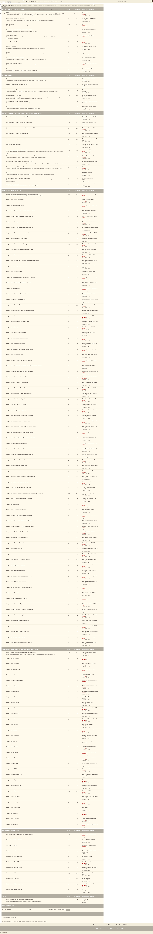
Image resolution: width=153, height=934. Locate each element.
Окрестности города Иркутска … (89, 293)
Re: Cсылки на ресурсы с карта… (89, 46)
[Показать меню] (152, 1)
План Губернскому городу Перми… (90, 465)
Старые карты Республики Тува (14, 548)
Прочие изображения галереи (14, 889)
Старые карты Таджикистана (14, 774)
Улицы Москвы (36, 13)
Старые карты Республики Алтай (15, 205)
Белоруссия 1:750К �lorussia (88, 669)
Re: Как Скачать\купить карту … (89, 18)
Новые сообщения (42, 9)
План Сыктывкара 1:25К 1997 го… (90, 354)
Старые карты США (11, 769)
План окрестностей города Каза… (89, 304)
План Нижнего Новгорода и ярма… (90, 194)
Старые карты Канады (12, 724)
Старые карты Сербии (12, 763)
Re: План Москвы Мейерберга (89, 834)
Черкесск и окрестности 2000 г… (89, 332)
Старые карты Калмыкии (13, 316)
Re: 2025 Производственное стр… (89, 161)
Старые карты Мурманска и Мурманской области (19, 415)
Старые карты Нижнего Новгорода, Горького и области (21, 426)
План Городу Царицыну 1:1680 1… (90, 260)
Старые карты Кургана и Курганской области (18, 376)
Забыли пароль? (52, 909)
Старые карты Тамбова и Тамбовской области (18, 531)
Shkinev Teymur (85, 96)
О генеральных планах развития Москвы (17, 101)
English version (90, 5)
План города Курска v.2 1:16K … (89, 382)
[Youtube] (97, 929)
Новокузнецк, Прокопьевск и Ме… (90, 343)
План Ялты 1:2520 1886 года (88, 509)
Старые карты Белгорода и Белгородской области (19, 227)
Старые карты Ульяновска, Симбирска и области (19, 576)
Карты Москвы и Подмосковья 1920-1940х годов (19, 122)
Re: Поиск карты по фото (87, 68)
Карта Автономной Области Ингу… (90, 288)
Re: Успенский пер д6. (87, 856)
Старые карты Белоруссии (13, 669)
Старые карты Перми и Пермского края (16, 465)
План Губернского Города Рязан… (89, 481)
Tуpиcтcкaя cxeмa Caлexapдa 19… (89, 636)
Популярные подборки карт (13, 41)
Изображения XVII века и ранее (14, 884)
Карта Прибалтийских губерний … (89, 746)
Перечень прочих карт (87, 172)
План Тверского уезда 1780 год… (89, 537)
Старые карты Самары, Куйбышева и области (18, 487)
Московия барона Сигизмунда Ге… (90, 144)
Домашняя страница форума (5, 9)
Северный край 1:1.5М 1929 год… (89, 454)
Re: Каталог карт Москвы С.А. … (89, 183)
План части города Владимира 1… (89, 249)
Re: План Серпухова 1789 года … (89, 155)
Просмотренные (35, 1)
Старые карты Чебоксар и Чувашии (15, 603)
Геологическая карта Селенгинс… (89, 570)
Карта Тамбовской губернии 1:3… (89, 531)
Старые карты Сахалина (12, 504)
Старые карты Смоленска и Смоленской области (19, 520)
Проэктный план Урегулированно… (90, 492)
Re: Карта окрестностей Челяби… (89, 609)
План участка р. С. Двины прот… (89, 210)
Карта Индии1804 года (87, 696)
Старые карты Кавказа (12, 713)
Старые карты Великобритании (14, 680)
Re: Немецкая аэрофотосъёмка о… (90, 227)
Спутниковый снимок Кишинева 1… (90, 757)
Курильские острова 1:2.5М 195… (89, 504)
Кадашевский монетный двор (88, 872)
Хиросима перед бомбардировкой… (90, 824)
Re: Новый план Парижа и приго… (90, 801)
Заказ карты (60, 1)
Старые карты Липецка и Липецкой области (17, 388)
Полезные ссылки (11, 46)
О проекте (88, 9)
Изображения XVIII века (12, 878)
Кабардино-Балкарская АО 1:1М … (90, 299)
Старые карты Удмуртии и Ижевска (15, 565)
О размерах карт (78, 9)
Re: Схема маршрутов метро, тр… (89, 166)
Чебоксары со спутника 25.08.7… (89, 603)
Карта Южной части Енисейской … (90, 371)
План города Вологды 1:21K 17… (89, 265)
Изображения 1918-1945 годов (14, 862)
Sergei (83, 605)
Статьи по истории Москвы (13, 90)
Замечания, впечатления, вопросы (15, 57)
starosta (83, 185)
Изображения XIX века (12, 873)
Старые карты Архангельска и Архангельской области (20, 210)
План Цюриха (85, 807)
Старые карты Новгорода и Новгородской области (19, 432)
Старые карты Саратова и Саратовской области (19, 498)
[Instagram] (114, 929)
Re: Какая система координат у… (89, 78)
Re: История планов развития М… (89, 101)
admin (83, 19)
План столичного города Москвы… (90, 133)
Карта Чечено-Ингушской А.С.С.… (90, 614)
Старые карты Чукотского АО (14, 626)
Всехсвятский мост (86, 878)
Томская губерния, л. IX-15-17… (89, 205)
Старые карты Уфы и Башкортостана (16, 581)
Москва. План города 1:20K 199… (89, 116)
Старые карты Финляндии (13, 796)
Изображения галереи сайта (10, 830)
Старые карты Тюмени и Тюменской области (18, 559)
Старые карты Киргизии (12, 735)
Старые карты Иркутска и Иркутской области (18, 293)
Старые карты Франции (12, 802)
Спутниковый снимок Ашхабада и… (90, 779)
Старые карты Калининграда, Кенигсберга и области (20, 310)
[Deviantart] (125, 929)
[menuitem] (111, 925)
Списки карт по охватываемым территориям (18, 178)
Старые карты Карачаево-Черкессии (16, 332)
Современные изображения (13, 850)
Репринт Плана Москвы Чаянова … (90, 883)
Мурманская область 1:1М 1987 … (90, 415)
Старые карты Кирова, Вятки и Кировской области (19, 349)
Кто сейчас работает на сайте (68, 13)
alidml (83, 70)
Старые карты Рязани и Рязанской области (17, 482)
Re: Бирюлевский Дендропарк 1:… (89, 149)
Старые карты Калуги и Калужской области (17, 321)
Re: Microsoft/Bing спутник (88, 35)
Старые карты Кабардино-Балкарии (15, 299)
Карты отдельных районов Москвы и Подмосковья (19, 150)
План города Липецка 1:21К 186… (89, 387)
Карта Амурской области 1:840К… (90, 232)
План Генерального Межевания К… (90, 138)
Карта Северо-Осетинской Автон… (90, 515)
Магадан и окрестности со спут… (89, 393)
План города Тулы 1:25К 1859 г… (89, 553)
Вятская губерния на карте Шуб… (89, 349)
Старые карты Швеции (12, 813)
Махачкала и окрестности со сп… (89, 404)
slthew (83, 31)
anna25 (83, 91)
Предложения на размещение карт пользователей (19, 29)
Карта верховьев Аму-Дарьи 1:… (89, 785)
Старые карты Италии (12, 708)
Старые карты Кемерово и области (15, 343)
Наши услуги (48, 9)
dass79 (83, 85)
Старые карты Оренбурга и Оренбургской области (19, 454)
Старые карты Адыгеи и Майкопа (15, 199)
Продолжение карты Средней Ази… (90, 713)
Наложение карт (18, 5)
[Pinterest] (111, 929)
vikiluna (83, 59)
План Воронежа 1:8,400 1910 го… (89, 254)
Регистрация (10, 905)
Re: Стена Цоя (85, 899)
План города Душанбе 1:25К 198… (90, 774)
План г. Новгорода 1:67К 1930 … (89, 432)
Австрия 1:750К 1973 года (88, 658)
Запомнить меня (60, 909)
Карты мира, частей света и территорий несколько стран (21, 652)
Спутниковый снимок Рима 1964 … (90, 707)
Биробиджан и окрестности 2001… (89, 271)
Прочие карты (10, 172)
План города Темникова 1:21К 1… (90, 409)
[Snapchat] (107, 929)
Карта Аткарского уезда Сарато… (89, 498)
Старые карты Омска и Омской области (16, 443)
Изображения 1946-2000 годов (14, 856)
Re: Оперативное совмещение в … (89, 63)
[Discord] (121, 929)
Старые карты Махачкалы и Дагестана (16, 404)
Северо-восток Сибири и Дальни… (89, 587)
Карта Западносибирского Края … (89, 437)
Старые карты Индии (12, 696)
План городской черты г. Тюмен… (89, 559)
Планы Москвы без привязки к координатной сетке (19, 834)
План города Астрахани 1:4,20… (89, 216)
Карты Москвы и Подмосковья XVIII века (17, 139)
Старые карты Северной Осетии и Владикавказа (19, 515)
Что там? (41, 1)
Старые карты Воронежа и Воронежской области (19, 255)
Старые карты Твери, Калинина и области (17, 537)
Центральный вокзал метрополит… (90, 867)
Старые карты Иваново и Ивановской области (18, 282)
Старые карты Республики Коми (14, 354)
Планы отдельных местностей (14, 839)
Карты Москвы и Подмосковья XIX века (17, 133)
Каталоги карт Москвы (12, 184)
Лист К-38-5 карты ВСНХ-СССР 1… (90, 526)
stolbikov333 (84, 47)
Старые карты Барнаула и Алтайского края (17, 221)
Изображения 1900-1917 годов (14, 867)
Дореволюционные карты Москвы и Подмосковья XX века (21, 128)
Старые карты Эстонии (12, 818)
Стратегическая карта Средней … (89, 652)
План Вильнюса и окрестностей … (89, 752)
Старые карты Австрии (12, 658)
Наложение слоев (64, 5)
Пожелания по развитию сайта (14, 63)
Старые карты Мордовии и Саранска (16, 410)
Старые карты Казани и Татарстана (15, 305)
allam (83, 874)
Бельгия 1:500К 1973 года (88, 674)
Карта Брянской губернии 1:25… (89, 238)
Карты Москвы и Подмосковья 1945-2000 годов (19, 116)
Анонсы (8, 52)
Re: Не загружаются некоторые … (89, 57)
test (82, 889)
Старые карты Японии (12, 824)
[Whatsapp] (100, 929)
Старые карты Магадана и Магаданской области (19, 393)
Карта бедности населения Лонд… (89, 680)
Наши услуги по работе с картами (15, 18)
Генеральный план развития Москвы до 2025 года (19, 161)
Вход (51, 1)
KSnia (83, 53)
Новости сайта (36, 9)
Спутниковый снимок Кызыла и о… (90, 548)
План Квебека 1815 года (87, 724)
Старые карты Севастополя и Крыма (16, 509)
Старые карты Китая (11, 730)
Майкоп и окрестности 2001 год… (89, 199)
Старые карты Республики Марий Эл (16, 399)
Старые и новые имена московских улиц (16, 84)
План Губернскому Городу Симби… (90, 575)
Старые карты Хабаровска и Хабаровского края (19, 587)
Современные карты (11, 35)
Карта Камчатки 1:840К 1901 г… (89, 326)
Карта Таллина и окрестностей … (89, 818)
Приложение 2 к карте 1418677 (89, 845)
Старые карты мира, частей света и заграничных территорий (20, 649)
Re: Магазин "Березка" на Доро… (89, 95)
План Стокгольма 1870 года (88, 813)
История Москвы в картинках (27, 13)
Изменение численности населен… (89, 106)
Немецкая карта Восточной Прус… (90, 310)
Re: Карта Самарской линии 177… (89, 487)
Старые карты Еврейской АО (14, 271)
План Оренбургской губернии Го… (90, 581)
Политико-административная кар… (90, 735)
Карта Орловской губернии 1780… (90, 448)
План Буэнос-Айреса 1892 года (89, 663)
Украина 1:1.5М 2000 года (88, 790)
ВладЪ (83, 857)
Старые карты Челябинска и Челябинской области (19, 609)
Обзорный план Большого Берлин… (90, 685)
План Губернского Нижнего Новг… (90, 426)
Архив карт (46, 1)
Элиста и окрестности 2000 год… (89, 315)
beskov (83, 108)
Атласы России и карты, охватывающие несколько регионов (22, 194)
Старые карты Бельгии (12, 674)
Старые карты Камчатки (12, 327)
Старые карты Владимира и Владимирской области (19, 249)
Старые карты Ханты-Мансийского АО (16, 598)
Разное (8, 68)
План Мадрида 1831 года (87, 702)
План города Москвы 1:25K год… (89, 127)
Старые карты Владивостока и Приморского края (19, 244)
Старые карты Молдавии (13, 757)
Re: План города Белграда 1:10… (89, 763)
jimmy (83, 179)
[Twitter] (104, 929)
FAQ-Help (55, 1)
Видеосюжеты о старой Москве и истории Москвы (19, 899)
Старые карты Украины (12, 791)
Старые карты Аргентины (13, 663)
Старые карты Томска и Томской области (17, 543)
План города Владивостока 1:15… (89, 243)
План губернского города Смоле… (90, 520)
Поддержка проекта (77, 13)
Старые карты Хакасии (12, 592)
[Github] (118, 929)
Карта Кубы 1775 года (87, 741)
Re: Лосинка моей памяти (88, 52)
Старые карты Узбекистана (13, 785)
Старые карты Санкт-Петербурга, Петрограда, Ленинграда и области (24, 493)
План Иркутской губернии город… (90, 631)
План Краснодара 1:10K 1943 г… (89, 365)
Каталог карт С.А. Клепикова (44, 13)
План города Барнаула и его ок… (89, 221)
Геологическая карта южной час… (89, 620)
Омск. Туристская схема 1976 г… (89, 443)
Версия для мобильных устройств (81, 5)
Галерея (57, 13)
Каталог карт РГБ (53, 13)
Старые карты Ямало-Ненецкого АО (15, 637)
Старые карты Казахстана (13, 719)
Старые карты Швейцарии (13, 807)
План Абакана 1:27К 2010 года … (89, 592)
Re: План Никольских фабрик (88, 839)
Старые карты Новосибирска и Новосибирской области (20, 437)
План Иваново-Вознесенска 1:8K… (90, 282)
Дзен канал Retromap (4, 13)
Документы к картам (11, 845)
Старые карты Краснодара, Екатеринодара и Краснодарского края (24, 365)
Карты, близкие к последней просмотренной (48, 5)
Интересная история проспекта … (89, 89)
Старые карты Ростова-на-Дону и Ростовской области (20, 476)
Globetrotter (84, 852)
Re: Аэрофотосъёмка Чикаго (88, 768)
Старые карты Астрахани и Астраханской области (19, 216)
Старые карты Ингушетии (13, 288)
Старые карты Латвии (12, 746)
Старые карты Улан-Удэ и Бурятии (15, 570)
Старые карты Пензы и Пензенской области (17, 460)
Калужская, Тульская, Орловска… (90, 321)
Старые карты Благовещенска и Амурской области (19, 233)
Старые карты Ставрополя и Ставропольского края (20, 526)
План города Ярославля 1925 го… (89, 642)
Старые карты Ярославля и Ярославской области (19, 642)
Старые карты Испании (12, 702)
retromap (84, 201)
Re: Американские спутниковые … (89, 29)
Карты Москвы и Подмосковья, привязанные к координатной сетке (22, 113)
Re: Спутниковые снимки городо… (90, 40)
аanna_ (45, 921)
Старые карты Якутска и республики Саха (17, 631)
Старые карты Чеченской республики (16, 615)
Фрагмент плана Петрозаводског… (90, 337)
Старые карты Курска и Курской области (17, 382)
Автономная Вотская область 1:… (89, 564)
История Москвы (18, 13)
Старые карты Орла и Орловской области (17, 448)
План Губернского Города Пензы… (90, 459)
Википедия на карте (11, 13)
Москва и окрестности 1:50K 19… (89, 122)
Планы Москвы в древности (13, 144)
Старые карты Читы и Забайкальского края (17, 620)
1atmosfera (84, 879)
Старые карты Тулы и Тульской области (17, 554)
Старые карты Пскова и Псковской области (17, 471)
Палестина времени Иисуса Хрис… (90, 691)
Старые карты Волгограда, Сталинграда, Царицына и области (22, 260)
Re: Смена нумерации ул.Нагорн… (90, 84)
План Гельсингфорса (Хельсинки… (90, 796)
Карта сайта (61, 13)
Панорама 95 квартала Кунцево (89, 850)
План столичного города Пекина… (90, 729)
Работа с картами (27, 1)
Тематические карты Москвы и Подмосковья (18, 167)
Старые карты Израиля (12, 691)
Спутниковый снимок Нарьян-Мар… (90, 420)
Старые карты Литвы (12, 752)
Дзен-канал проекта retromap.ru (89, 24)
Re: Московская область (87, 178)
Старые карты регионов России (11, 190)
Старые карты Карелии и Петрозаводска (17, 338)
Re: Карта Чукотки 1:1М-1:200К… (90, 625)
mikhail (83, 102)
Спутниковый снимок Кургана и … (90, 376)
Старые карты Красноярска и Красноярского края (19, 371)
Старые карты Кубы (11, 741)
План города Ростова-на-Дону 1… (89, 476)
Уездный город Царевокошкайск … (90, 398)
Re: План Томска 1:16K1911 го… (89, 542)
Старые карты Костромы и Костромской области (19, 360)
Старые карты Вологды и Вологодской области (18, 266)
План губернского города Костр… (89, 360)
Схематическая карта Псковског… (90, 470)
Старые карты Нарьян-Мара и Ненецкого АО (18, 421)
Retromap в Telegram (71, 5)
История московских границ (13, 106)
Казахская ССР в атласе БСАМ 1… (90, 718)
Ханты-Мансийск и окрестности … (89, 598)
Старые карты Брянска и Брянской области (17, 238)
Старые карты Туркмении (13, 780)
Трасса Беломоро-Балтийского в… (89, 861)
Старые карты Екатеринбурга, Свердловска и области (20, 277)
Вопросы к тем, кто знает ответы (28, 9)
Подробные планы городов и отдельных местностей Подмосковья (23, 155)
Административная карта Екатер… (90, 277)
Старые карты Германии (12, 685)
